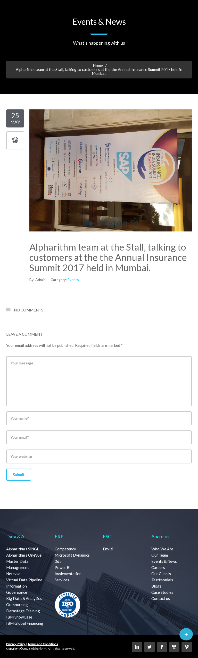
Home (98, 65)
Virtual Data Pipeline (24, 579)
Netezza (13, 573)
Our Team (159, 555)
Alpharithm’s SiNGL (22, 549)
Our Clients (161, 573)
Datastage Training (23, 610)
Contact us (160, 598)
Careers (158, 567)
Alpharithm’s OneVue (24, 555)
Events (73, 279)
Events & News (164, 561)
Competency (65, 549)
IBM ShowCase (19, 617)
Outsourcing (17, 604)
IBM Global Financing (24, 623)
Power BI (63, 567)
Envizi (108, 549)
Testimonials (162, 579)
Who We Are (162, 549)
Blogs (156, 586)
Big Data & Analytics (24, 598)
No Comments (28, 310)
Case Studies (162, 592)
